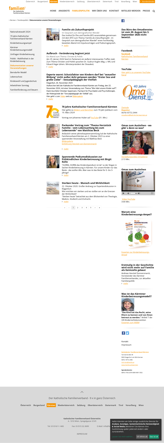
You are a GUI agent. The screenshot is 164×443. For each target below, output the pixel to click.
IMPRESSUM (82, 434)
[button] (123, 333)
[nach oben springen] (82, 391)
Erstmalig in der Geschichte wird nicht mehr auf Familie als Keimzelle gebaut (137, 267)
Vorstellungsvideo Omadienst (134, 156)
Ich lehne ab (142, 436)
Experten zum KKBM (130, 322)
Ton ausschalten (128, 193)
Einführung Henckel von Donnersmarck (79, 143)
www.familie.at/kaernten (129, 365)
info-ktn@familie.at (127, 362)
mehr (66, 45)
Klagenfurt (125, 110)
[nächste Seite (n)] (95, 208)
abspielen (138, 180)
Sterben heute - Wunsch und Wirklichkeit (86, 183)
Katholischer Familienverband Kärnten (134, 56)
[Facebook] (122, 20)
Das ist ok (154, 436)
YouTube (94, 117)
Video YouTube (128, 199)
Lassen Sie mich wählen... (123, 436)
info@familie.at (109, 426)
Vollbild (152, 193)
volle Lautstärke (139, 193)
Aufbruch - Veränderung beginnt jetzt (68, 53)
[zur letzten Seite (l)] (99, 208)
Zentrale (125, 107)
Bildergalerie (78, 96)
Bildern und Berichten (83, 110)
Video (62, 96)
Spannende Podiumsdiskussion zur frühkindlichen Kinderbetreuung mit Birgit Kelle (86, 159)
